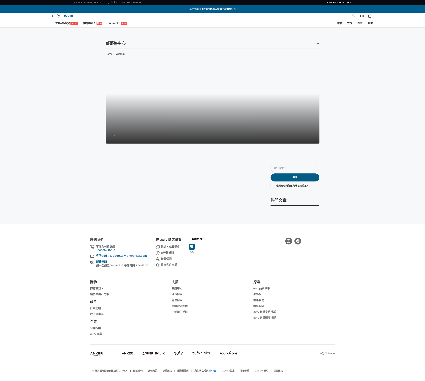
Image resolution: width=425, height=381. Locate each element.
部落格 (257, 294)
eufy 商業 (96, 334)
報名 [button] (295, 177)
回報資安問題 (180, 306)
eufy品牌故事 (261, 288)
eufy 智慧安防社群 (264, 312)
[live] (362, 16)
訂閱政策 (278, 371)
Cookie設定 (228, 371)
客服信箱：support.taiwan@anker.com (121, 256)
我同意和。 (292, 186)
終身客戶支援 (169, 265)
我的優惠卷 (97, 314)
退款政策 (167, 371)
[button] (362, 16)
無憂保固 (166, 259)
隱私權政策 (301, 186)
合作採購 (95, 328)
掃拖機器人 (97, 288)
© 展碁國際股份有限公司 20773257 (110, 371)
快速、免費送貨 (170, 247)
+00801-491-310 (105, 250)
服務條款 (244, 371)
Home (109, 54)
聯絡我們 (258, 300)
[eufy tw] (57, 16)
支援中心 (177, 288)
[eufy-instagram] (288, 241)
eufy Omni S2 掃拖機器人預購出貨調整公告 (212, 9)
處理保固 (177, 300)
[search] (354, 16)
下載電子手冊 (180, 312)
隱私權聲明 (183, 371)
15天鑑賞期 (167, 253)
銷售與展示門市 (99, 294)
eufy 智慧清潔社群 (264, 318)
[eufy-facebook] (297, 241)
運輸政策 (152, 371)
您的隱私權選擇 (202, 371)
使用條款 (288, 186)
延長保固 (177, 294)
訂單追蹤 (95, 308)
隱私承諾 (258, 306)
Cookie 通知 (261, 371)
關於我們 (138, 371)
